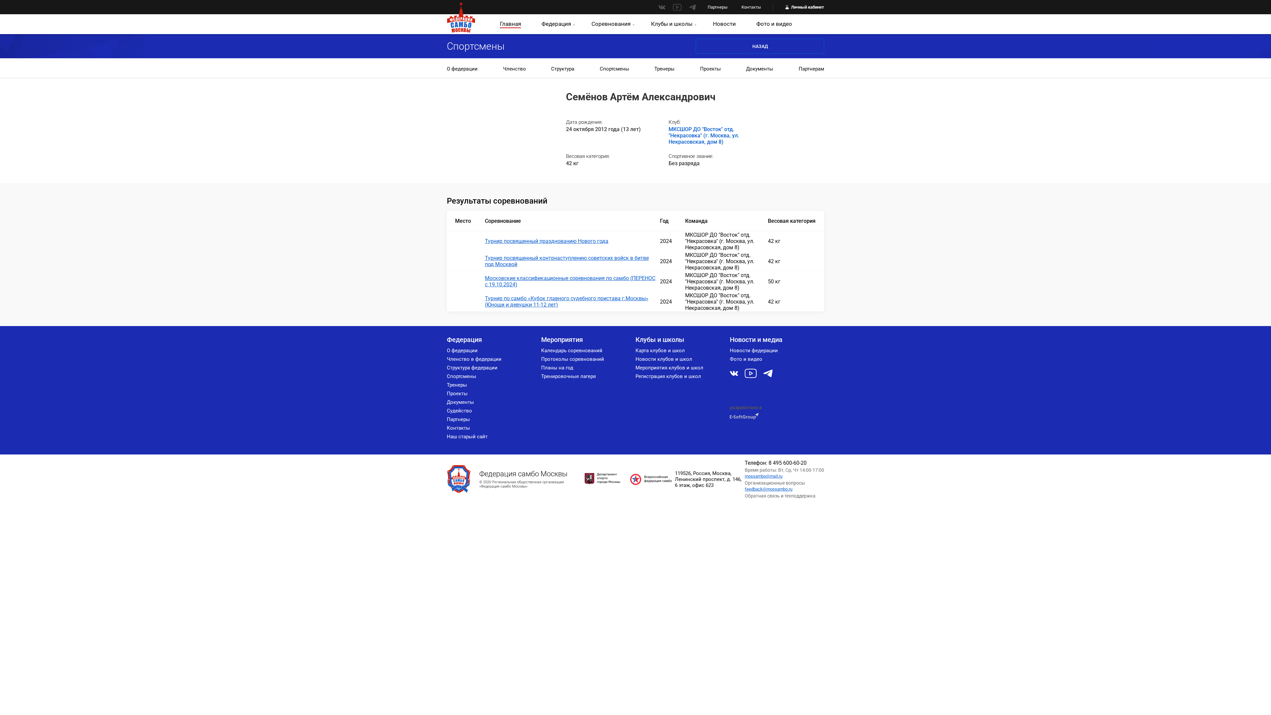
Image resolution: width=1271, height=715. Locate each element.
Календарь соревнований (571, 351)
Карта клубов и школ (660, 351)
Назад (760, 46)
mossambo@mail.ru (763, 476)
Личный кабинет (807, 7)
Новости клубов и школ (664, 359)
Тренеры (664, 69)
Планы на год (557, 368)
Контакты (751, 7)
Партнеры (718, 7)
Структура (562, 69)
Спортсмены (614, 69)
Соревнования (611, 24)
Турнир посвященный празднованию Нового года (546, 241)
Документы (759, 69)
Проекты (710, 69)
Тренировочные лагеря (568, 376)
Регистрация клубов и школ (668, 376)
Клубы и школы (671, 24)
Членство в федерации (474, 359)
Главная (510, 24)
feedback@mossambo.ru (768, 489)
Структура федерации (472, 368)
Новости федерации (754, 351)
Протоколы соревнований (572, 359)
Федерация (556, 24)
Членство (514, 69)
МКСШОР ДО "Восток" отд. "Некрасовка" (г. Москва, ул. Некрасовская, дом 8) (704, 135)
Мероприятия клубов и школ (669, 368)
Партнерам (811, 69)
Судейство (459, 411)
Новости (724, 24)
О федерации (462, 69)
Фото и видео (774, 24)
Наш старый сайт (467, 437)
